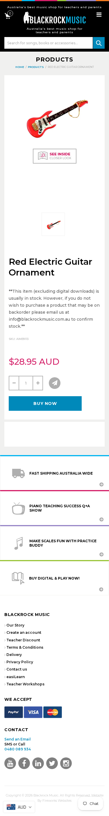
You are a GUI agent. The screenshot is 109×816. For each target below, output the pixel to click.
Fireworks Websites (57, 801)
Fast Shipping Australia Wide (61, 473)
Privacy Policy (19, 662)
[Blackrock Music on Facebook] (24, 763)
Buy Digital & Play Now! (54, 578)
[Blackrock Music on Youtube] (10, 763)
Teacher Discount (23, 640)
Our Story (15, 625)
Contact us (16, 669)
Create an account (23, 632)
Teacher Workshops (25, 684)
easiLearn (15, 677)
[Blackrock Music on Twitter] (38, 763)
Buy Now (45, 403)
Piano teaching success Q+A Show (59, 508)
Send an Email (17, 739)
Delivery (14, 654)
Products (54, 59)
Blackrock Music (45, 795)
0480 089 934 (17, 749)
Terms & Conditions (24, 647)
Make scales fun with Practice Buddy (63, 543)
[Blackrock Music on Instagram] (66, 763)
